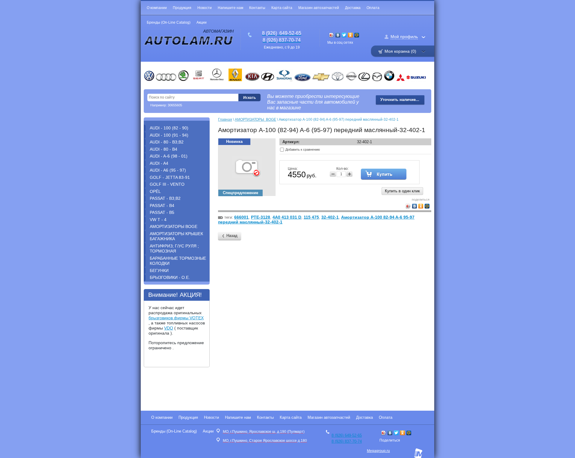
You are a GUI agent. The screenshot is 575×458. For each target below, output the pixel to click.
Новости (204, 8)
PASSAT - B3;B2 (165, 198)
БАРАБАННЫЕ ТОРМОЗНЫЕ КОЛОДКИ (178, 261)
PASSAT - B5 (162, 212)
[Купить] (383, 174)
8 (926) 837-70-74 (347, 441)
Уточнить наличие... (399, 99)
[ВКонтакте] (338, 35)
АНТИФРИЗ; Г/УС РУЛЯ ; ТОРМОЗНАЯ (174, 249)
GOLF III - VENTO (167, 184)
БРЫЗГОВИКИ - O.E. (170, 277)
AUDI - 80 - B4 (163, 149)
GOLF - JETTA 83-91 (170, 177)
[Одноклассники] (350, 35)
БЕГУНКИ (159, 270)
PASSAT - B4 (162, 205)
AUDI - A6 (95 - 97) (168, 170)
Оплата (373, 8)
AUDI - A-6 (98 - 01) (168, 156)
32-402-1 (330, 217)
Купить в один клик (402, 191)
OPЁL (155, 191)
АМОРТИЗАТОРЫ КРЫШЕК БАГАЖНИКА (176, 236)
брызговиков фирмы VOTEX (176, 317)
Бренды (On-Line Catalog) (168, 22)
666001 (241, 217)
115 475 (311, 217)
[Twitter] (344, 35)
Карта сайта (281, 8)
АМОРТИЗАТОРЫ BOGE (173, 226)
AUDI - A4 (159, 163)
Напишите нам (230, 8)
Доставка (353, 8)
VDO (168, 328)
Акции (201, 22)
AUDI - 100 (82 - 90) (169, 128)
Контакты (257, 8)
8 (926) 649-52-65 (347, 435)
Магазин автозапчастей (318, 8)
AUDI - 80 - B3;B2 (167, 142)
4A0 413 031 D (287, 217)
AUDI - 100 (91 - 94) (169, 135)
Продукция (182, 8)
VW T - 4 (158, 219)
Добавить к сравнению (302, 149)
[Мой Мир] (357, 35)
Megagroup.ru (378, 451)
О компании (157, 8)
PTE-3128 (260, 217)
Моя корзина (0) (400, 51)
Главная (225, 119)
